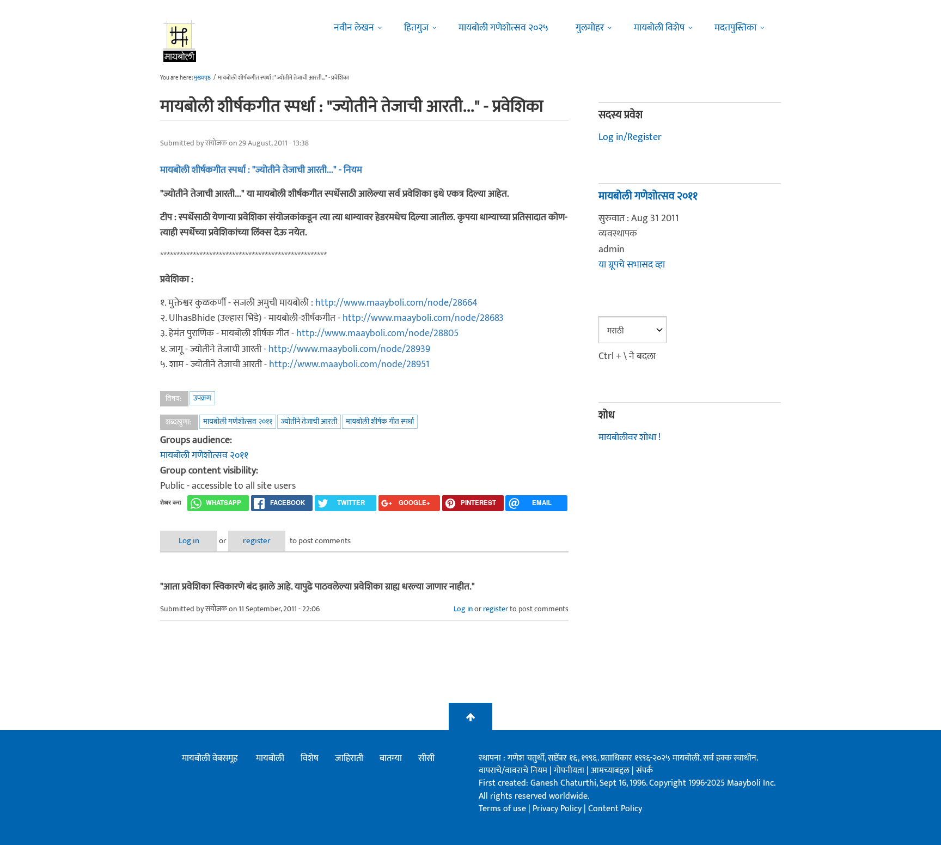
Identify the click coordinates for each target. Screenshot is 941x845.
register (257, 541)
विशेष (310, 758)
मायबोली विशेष (659, 28)
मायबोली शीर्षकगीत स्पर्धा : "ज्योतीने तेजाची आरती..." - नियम (261, 170)
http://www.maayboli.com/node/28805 (377, 333)
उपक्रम (202, 398)
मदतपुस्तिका (735, 28)
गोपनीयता (570, 770)
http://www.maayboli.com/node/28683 (423, 318)
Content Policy (615, 808)
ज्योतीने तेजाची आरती (309, 421)
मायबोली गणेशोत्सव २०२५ (503, 28)
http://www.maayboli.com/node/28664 (396, 303)
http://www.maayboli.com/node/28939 (349, 349)
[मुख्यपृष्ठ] (180, 40)
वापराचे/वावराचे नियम (513, 770)
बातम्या (391, 758)
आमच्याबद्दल (611, 770)
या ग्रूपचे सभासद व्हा (631, 265)
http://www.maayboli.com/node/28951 (349, 364)
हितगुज (416, 28)
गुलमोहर (590, 28)
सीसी (426, 758)
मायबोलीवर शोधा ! (629, 437)
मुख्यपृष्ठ (202, 78)
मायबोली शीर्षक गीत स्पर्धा (380, 421)
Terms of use (502, 808)
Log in (189, 541)
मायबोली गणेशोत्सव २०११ (237, 421)
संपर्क (644, 770)
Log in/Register (630, 137)
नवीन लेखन (354, 28)
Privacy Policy (558, 808)
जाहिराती (349, 758)
